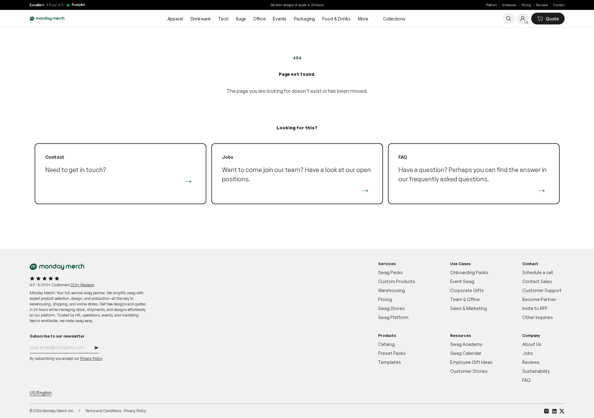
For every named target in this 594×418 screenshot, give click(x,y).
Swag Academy (466, 344)
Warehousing (391, 290)
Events (279, 18)
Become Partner (539, 299)
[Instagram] (546, 411)
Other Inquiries (537, 317)
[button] (96, 348)
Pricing (526, 5)
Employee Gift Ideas (471, 362)
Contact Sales (537, 281)
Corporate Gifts (467, 290)
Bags (241, 18)
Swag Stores (391, 308)
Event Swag (462, 281)
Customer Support (542, 290)
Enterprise (509, 5)
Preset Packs (392, 353)
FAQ (526, 380)
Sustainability (536, 371)
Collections (394, 18)
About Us (531, 344)
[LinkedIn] (554, 411)
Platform (491, 5)
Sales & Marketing (468, 308)
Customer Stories (469, 371)
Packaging (304, 18)
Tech (223, 18)
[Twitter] (562, 411)
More (363, 18)
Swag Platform (393, 317)
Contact (558, 5)
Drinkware (201, 18)
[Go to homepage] (47, 18)
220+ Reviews (82, 284)
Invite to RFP (535, 308)
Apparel (175, 18)
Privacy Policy (91, 358)
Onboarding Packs (469, 272)
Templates (389, 362)
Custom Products (396, 281)
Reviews (542, 5)
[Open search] (508, 18)
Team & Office (465, 299)
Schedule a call (537, 272)
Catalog (386, 344)
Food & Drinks (336, 18)
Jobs (527, 353)
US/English (41, 392)
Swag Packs (390, 272)
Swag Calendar (465, 353)
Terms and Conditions (103, 410)
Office (259, 18)
